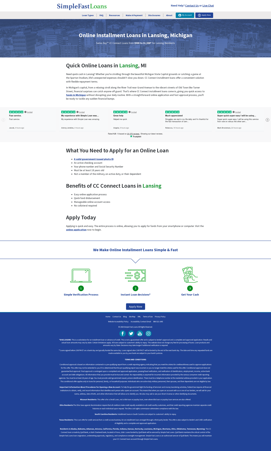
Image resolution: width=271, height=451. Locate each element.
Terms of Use (148, 316)
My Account (187, 15)
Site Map (132, 316)
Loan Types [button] (88, 15)
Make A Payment (134, 15)
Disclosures (154, 15)
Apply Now (206, 15)
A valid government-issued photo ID (94, 159)
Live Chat (208, 5)
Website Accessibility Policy (118, 321)
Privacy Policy (160, 316)
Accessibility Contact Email (141, 321)
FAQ (101, 15)
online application (76, 229)
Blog (125, 316)
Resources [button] (114, 15)
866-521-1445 (158, 321)
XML (139, 316)
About (169, 15)
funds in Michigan (76, 95)
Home (108, 316)
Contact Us (192, 5)
